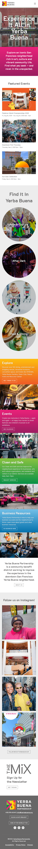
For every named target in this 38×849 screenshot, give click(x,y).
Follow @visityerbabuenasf (19, 752)
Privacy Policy (20, 845)
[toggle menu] (35, 3)
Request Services (9, 480)
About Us (18, 585)
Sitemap (30, 845)
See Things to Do (9, 380)
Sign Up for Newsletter (19, 823)
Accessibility (9, 845)
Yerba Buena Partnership (21, 839)
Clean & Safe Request (19, 817)
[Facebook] (19, 827)
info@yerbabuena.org (25, 812)
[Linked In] (23, 827)
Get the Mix (12, 787)
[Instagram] (15, 827)
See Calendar (8, 429)
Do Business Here (9, 528)
